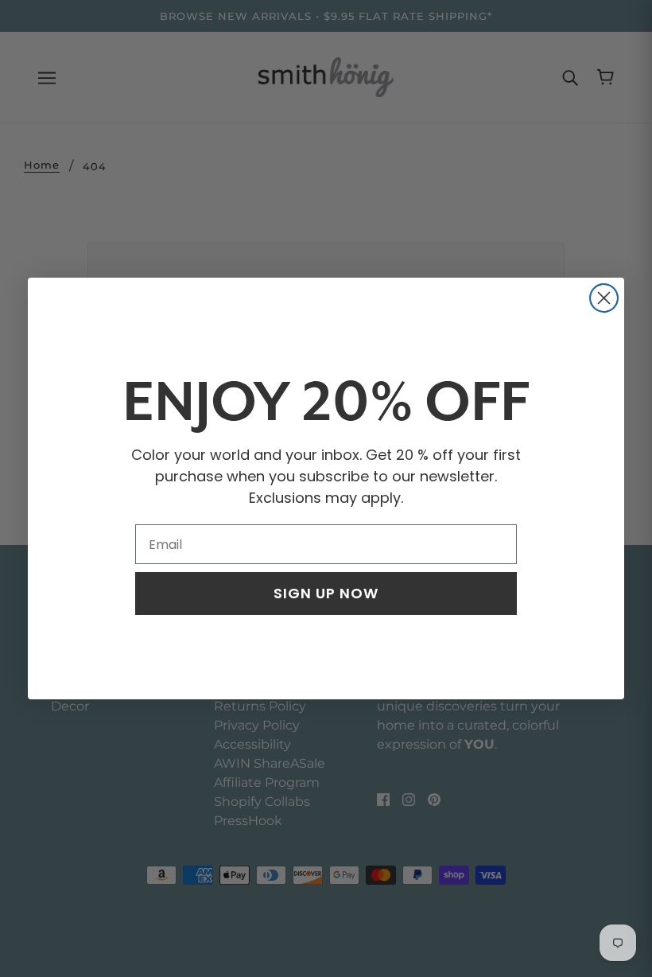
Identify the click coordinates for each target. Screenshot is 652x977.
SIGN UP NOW (326, 593)
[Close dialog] (604, 298)
